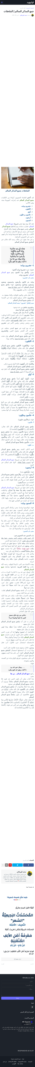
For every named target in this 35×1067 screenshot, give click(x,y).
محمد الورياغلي (21, 872)
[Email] (6, 865)
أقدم (3, 964)
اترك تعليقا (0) (17, 959)
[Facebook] (28, 865)
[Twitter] (17, 865)
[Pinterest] (10, 865)
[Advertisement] (17, 92)
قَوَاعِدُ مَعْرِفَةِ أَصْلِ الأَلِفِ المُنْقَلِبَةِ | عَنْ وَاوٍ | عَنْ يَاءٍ (19, 952)
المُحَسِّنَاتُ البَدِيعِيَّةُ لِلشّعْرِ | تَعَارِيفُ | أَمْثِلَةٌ (19, 929)
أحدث (31, 964)
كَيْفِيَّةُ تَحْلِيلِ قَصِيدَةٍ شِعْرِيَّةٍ (25, 908)
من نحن (5, 1061)
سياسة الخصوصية (22, 1061)
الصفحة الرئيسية (30, 8)
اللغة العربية (22, 8)
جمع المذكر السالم (7, 460)
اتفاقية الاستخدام (12, 1061)
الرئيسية (30, 1061)
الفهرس (14, 1063)
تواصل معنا (20, 1063)
